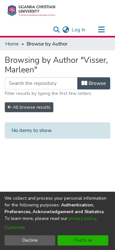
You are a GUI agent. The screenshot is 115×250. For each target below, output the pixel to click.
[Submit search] (56, 30)
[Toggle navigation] (101, 30)
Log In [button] (79, 29)
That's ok (82, 240)
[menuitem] (66, 30)
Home (12, 43)
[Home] (31, 11)
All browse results (31, 107)
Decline (30, 240)
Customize (14, 227)
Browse (96, 83)
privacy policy (82, 218)
